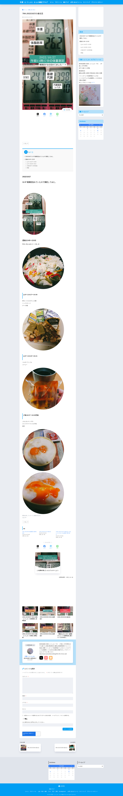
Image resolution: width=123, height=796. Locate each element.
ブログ (49, 791)
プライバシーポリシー (97, 2)
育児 (53, 791)
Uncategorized (62, 791)
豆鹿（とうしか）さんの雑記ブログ (34, 2)
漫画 (57, 791)
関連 (28, 167)
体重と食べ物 (69, 577)
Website (50, 660)
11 (97, 130)
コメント (25, 676)
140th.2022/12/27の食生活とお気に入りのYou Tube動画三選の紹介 (63, 533)
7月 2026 (91, 124)
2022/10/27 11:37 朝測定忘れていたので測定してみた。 (39, 156)
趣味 (46, 791)
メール (25, 702)
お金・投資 (40, 791)
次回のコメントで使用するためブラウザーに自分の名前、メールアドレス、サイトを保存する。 (47, 715)
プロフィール (58, 2)
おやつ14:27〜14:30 (31, 161)
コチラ (93, 82)
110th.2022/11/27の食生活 (45, 531)
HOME (62, 786)
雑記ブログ (66, 2)
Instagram (46, 660)
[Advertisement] (47, 130)
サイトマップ (86, 2)
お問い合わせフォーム (76, 2)
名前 (24, 696)
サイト (24, 709)
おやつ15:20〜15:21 (31, 163)
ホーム (52, 2)
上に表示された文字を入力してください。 (33, 722)
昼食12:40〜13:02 (30, 159)
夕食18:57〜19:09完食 (32, 165)
